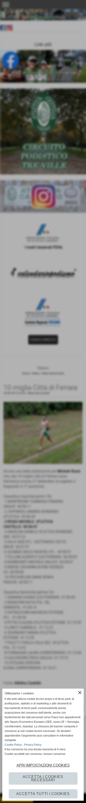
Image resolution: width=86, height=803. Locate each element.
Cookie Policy (13, 744)
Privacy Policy (33, 744)
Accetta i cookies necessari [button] (43, 778)
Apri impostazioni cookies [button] (43, 765)
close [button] (80, 692)
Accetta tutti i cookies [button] (43, 794)
